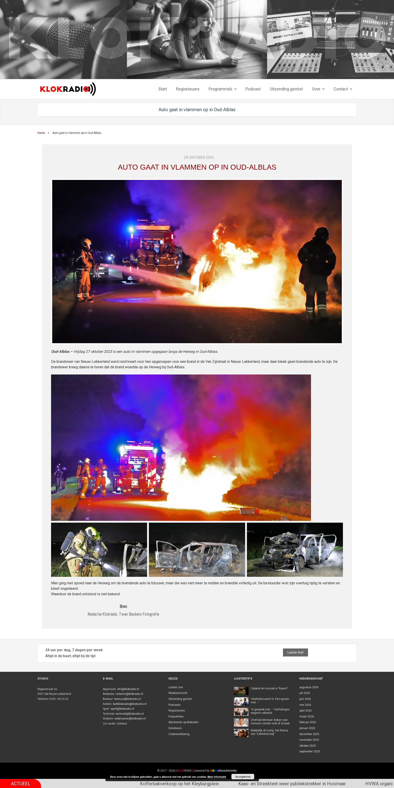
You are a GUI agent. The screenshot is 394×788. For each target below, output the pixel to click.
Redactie (108, 694)
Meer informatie (216, 776)
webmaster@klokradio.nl (130, 718)
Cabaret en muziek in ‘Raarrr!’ (269, 688)
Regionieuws (176, 710)
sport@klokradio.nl (122, 708)
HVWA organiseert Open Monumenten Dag (328, 783)
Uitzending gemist (180, 699)
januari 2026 (307, 728)
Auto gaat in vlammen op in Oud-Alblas (197, 167)
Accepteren (243, 777)
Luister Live (175, 687)
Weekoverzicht (177, 693)
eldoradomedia (227, 770)
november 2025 (309, 739)
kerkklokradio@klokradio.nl (130, 704)
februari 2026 (307, 722)
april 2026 (305, 710)
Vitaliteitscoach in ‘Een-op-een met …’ (270, 700)
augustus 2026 (309, 687)
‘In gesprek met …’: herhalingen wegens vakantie (270, 711)
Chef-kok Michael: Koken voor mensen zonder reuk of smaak (270, 721)
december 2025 (309, 734)
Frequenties (176, 716)
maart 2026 (306, 716)
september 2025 (309, 751)
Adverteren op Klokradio (183, 722)
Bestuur (108, 699)
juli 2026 (304, 693)
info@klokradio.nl (128, 689)
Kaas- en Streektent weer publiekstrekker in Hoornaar (212, 783)
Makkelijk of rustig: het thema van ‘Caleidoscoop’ (269, 732)
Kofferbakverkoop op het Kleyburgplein (99, 783)
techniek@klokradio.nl (130, 713)
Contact (122, 723)
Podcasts (174, 704)
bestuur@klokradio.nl (127, 699)
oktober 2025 (307, 745)
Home (41, 132)
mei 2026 (305, 704)
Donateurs (175, 728)
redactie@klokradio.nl (129, 694)
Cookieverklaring (178, 734)
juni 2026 (305, 699)
